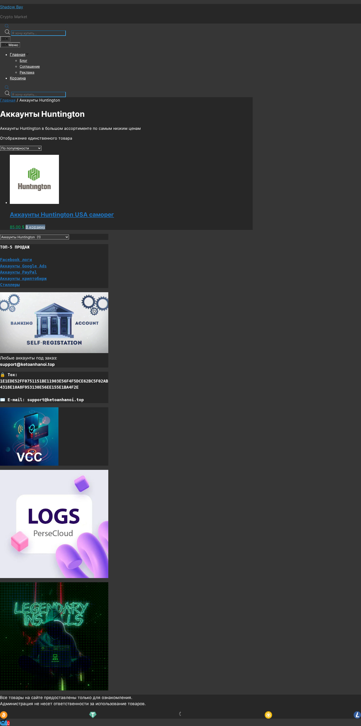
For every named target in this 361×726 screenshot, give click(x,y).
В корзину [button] (35, 226)
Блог (23, 60)
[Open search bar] (7, 26)
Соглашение (30, 66)
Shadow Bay (11, 6)
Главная (17, 54)
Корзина (18, 78)
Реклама (27, 72)
